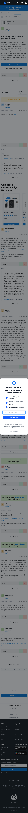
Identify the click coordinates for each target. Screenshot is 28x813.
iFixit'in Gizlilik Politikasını (11, 423)
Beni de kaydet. (14, 417)
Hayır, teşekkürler (14, 431)
